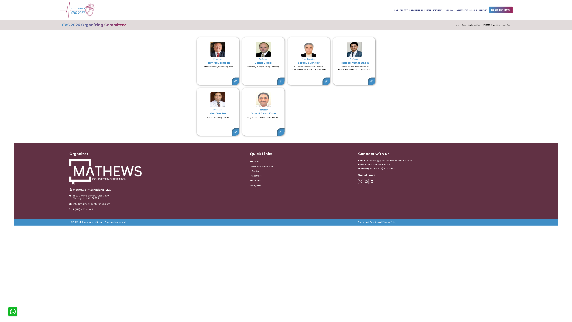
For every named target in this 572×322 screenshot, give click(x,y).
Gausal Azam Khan (263, 113)
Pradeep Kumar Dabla (354, 62)
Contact (256, 180)
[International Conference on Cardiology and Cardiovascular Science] (77, 9)
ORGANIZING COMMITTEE (420, 10)
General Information (263, 166)
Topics (255, 171)
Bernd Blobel (263, 62)
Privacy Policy (390, 222)
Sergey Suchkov (309, 62)
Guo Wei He (218, 113)
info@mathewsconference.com (91, 203)
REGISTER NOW (500, 10)
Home (457, 25)
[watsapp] (13, 311)
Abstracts (257, 175)
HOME (395, 10)
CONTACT (482, 10)
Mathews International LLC (92, 189)
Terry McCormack (218, 62)
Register (256, 185)
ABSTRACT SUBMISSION (467, 10)
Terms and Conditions (369, 222)
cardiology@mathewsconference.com (389, 160)
